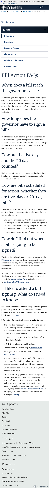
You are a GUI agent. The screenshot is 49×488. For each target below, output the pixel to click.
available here (36, 347)
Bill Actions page (8, 260)
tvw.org (16, 394)
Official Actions (14, 11)
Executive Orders (11, 48)
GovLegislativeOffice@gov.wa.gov (18, 282)
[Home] (12, 7)
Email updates (8, 409)
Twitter (4, 417)
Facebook (6, 421)
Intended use (7, 473)
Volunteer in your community (14, 455)
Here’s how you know (9, 4)
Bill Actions (27, 11)
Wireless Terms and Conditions (15, 477)
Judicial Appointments (13, 60)
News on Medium (9, 429)
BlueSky (5, 413)
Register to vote (8, 459)
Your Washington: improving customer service (21, 447)
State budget (7, 451)
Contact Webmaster (10, 485)
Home (3, 11)
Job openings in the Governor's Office (18, 443)
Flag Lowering (10, 54)
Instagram (6, 425)
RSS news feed (8, 433)
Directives (8, 42)
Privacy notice (8, 469)
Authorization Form (19, 279)
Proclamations (10, 66)
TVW (17, 315)
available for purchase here (31, 389)
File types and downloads (13, 481)
